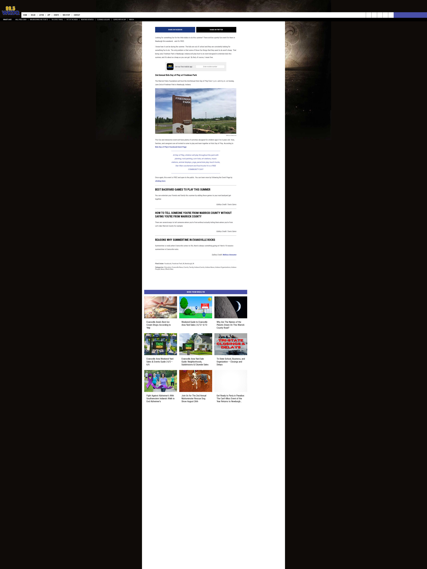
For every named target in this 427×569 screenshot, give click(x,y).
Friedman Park (177, 263)
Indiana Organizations (223, 267)
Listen (41, 15)
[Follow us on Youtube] (391, 15)
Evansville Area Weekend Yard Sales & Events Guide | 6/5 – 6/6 (159, 361)
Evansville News (177, 267)
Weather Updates (87, 19)
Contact (77, 15)
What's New (169, 269)
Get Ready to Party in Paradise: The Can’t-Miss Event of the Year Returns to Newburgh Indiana (231, 398)
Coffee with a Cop (119, 19)
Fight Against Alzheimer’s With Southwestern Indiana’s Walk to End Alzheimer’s (160, 398)
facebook (167, 263)
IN (183, 263)
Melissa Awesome (229, 255)
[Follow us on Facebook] (380, 15)
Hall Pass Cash (20, 19)
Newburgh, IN (189, 263)
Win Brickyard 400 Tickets (39, 19)
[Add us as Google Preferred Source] (374, 15)
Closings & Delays (103, 19)
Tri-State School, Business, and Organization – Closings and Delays (231, 361)
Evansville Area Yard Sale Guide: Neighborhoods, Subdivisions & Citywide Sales (194, 361)
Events (56, 15)
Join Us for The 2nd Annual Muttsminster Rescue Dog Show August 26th (193, 398)
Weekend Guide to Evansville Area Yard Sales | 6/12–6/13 (194, 323)
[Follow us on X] (385, 15)
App (48, 15)
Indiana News (210, 267)
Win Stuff (66, 15)
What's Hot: (7, 19)
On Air (33, 15)
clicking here (160, 181)
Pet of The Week (72, 19)
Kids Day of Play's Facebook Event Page (170, 147)
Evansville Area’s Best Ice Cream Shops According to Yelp (158, 325)
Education (167, 267)
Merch (131, 19)
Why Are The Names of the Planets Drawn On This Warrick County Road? (230, 325)
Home (25, 15)
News (163, 269)
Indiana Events (199, 267)
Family (191, 267)
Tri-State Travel (57, 19)
